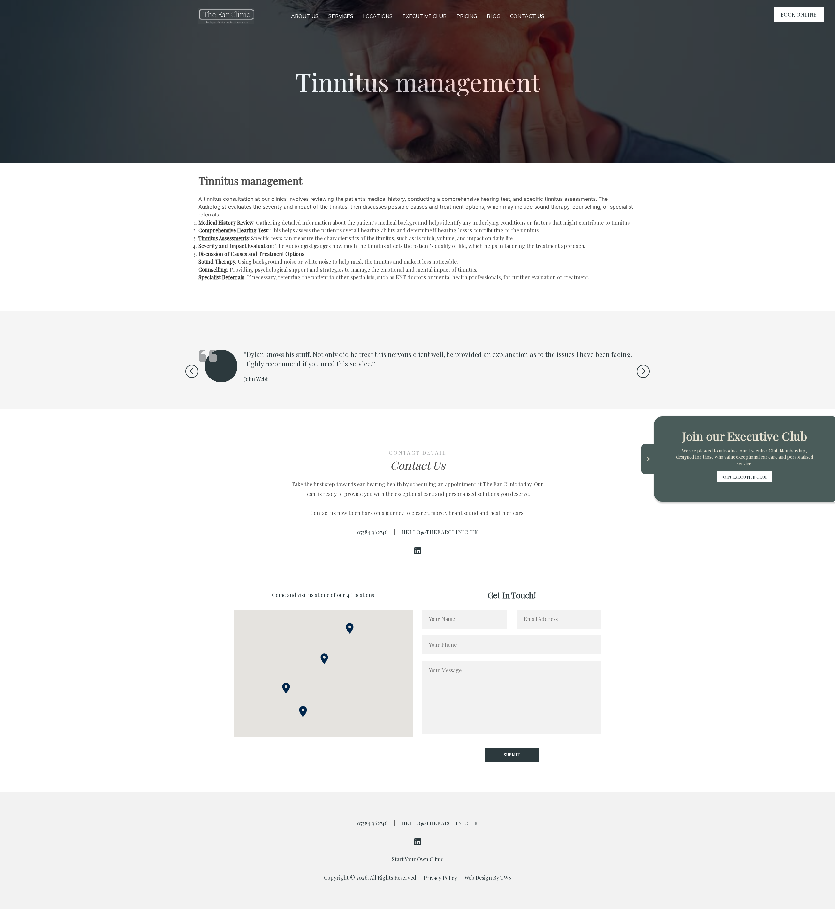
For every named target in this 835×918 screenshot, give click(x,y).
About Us (305, 16)
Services (340, 16)
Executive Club (424, 16)
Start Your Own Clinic (417, 859)
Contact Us (527, 16)
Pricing (466, 16)
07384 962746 (372, 532)
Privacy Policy (440, 877)
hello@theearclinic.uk (440, 532)
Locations (378, 16)
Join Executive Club (744, 477)
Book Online (799, 14)
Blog (493, 16)
